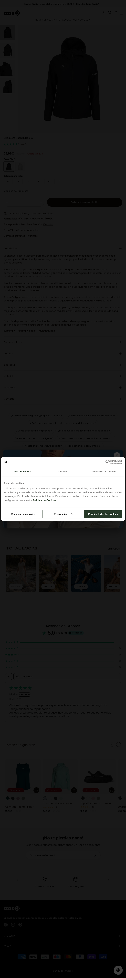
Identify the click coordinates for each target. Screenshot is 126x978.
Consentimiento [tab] (22, 471)
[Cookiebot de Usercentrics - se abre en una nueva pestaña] (108, 462)
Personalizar (61, 514)
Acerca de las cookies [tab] (104, 471)
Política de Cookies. (45, 500)
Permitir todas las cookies (103, 514)
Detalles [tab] (63, 471)
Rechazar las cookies (23, 514)
